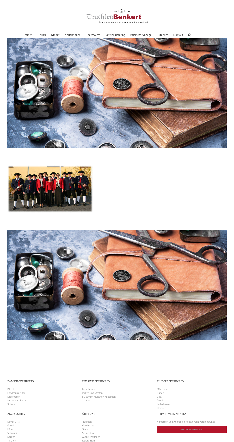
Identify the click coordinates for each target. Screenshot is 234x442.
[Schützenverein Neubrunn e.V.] (50, 167)
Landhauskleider (16, 393)
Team (85, 429)
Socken (11, 436)
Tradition (87, 421)
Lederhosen (13, 396)
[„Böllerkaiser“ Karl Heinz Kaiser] (117, 231)
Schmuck (12, 433)
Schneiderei (88, 433)
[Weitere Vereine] (117, 40)
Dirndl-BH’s (13, 421)
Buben (160, 393)
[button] (189, 34)
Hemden (161, 408)
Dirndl (10, 389)
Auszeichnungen (91, 436)
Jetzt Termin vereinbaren (191, 429)
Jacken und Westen (92, 393)
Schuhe (11, 404)
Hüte (10, 429)
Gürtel (10, 425)
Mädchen (162, 389)
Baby (159, 396)
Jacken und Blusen (17, 400)
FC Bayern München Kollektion (99, 396)
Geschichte (88, 425)
